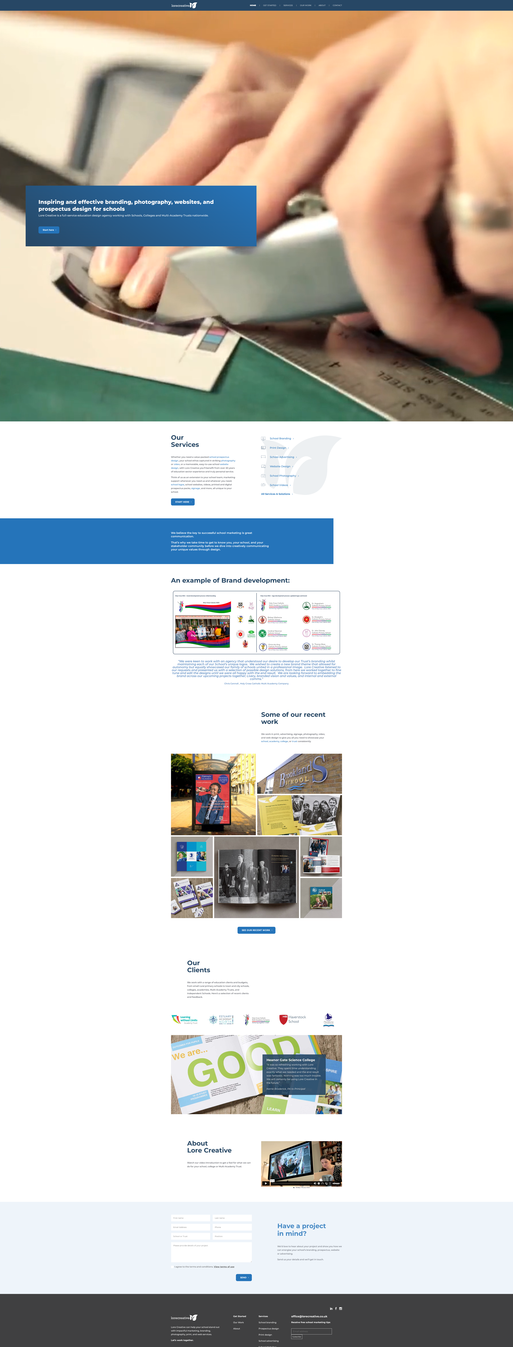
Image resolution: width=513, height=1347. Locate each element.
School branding (267, 1322)
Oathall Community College (320, 914)
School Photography (283, 475)
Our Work (305, 5)
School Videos (279, 485)
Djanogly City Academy (188, 831)
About (322, 5)
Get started (269, 5)
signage (195, 488)
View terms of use (224, 1266)
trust (294, 741)
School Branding (280, 438)
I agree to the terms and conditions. (204, 1266)
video (176, 464)
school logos (177, 484)
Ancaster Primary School (188, 872)
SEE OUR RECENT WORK (256, 930)
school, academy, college (274, 741)
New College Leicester (187, 914)
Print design (265, 1335)
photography (228, 460)
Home (253, 5)
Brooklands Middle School (275, 789)
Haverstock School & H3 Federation (317, 871)
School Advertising (282, 457)
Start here (48, 230)
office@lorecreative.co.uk (309, 1316)
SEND (243, 1277)
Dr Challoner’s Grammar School (236, 914)
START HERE (182, 502)
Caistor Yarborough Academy (277, 831)
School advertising (269, 1341)
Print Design (278, 447)
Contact (337, 5)
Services (288, 5)
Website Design (280, 466)
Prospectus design (269, 1328)
